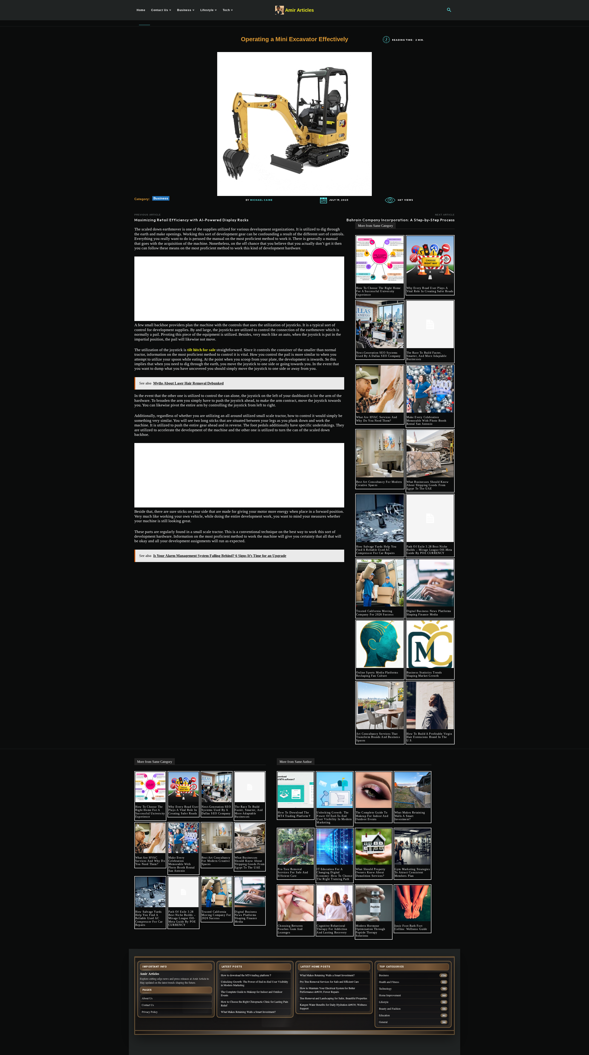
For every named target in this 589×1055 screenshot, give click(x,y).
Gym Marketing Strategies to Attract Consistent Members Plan (412, 872)
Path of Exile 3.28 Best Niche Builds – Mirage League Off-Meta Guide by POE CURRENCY (429, 550)
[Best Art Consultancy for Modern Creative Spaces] (380, 453)
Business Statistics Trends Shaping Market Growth (424, 674)
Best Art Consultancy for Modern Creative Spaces (216, 861)
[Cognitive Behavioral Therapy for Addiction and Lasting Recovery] (334, 903)
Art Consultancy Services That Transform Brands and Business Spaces (378, 737)
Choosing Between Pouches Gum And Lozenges (290, 929)
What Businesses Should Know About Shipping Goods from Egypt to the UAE (428, 485)
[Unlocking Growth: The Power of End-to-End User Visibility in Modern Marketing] (334, 790)
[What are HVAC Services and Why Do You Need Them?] (380, 389)
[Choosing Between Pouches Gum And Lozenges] (296, 903)
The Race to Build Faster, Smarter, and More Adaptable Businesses (427, 356)
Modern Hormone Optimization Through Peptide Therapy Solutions (370, 930)
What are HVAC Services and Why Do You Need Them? (376, 419)
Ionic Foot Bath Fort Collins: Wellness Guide (411, 927)
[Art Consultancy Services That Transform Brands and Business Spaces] (380, 705)
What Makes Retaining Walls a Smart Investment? (410, 816)
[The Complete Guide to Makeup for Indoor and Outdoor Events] (374, 790)
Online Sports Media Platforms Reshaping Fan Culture (377, 674)
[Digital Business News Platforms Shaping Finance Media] (430, 583)
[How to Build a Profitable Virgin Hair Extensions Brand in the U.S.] (430, 705)
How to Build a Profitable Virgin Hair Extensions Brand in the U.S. (429, 737)
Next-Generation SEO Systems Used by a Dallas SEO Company (378, 354)
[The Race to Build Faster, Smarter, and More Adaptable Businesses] (430, 324)
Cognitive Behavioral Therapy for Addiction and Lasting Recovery (332, 929)
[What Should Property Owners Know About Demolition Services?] (374, 847)
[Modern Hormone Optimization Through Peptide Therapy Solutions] (374, 903)
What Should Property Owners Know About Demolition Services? (371, 872)
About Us (147, 998)
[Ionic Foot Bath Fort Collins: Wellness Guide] (412, 903)
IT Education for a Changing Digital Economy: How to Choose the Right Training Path (334, 874)
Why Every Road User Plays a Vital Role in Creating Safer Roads (430, 289)
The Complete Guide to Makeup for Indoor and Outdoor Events (372, 816)
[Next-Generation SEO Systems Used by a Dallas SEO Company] (380, 324)
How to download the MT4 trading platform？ (294, 814)
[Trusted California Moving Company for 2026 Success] (380, 583)
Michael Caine (261, 200)
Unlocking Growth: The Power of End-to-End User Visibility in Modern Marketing (334, 817)
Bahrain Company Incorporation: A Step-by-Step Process (400, 220)
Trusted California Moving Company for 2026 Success (375, 612)
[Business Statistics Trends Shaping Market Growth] (430, 644)
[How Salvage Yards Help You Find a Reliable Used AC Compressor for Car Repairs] (380, 518)
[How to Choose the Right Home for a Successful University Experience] (380, 259)
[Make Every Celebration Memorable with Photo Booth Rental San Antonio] (430, 389)
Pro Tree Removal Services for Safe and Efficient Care (293, 872)
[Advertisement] (239, 288)
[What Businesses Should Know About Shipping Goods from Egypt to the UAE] (430, 453)
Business (160, 198)
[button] (449, 10)
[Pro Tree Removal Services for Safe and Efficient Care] (296, 847)
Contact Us (148, 1005)
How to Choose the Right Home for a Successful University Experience (378, 291)
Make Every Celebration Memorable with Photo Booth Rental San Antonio (427, 420)
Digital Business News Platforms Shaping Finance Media (429, 612)
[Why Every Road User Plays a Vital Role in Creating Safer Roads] (430, 259)
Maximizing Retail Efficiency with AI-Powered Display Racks (191, 220)
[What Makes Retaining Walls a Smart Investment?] (412, 790)
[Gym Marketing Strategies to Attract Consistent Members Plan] (412, 847)
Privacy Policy (150, 1012)
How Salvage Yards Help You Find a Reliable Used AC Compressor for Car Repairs (376, 550)
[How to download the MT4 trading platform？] (296, 790)
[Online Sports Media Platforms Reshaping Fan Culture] (380, 644)
